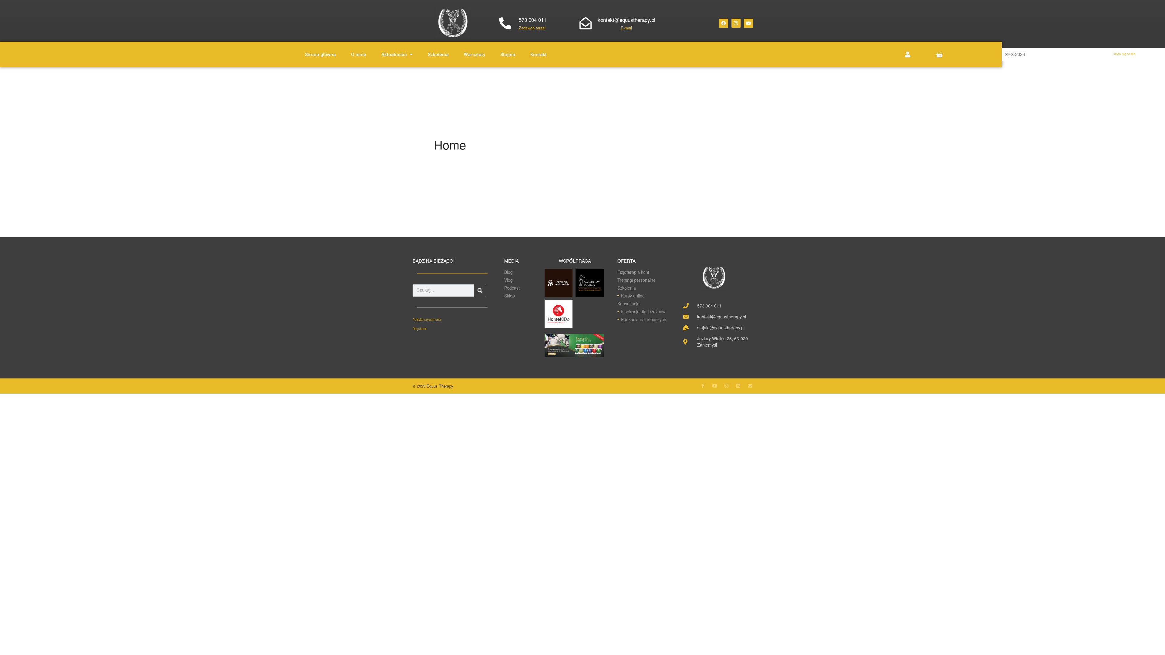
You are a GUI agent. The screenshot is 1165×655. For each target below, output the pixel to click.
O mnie (358, 54)
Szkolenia (438, 54)
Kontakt (538, 54)
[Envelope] (750, 386)
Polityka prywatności (427, 319)
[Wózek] (939, 54)
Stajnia (507, 54)
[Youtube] (748, 23)
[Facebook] (723, 23)
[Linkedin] (738, 386)
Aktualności (394, 54)
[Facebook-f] (703, 386)
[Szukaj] (480, 290)
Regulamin (420, 328)
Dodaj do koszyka (1107, 432)
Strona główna (320, 54)
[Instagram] (736, 23)
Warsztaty (474, 54)
